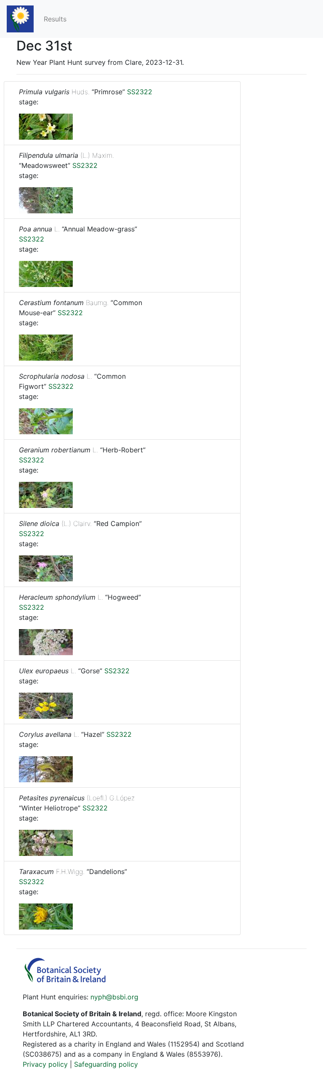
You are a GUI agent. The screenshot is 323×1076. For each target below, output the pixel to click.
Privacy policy (45, 1064)
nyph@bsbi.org (114, 997)
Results (55, 19)
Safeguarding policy (106, 1064)
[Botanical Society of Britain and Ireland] (69, 980)
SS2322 (139, 92)
